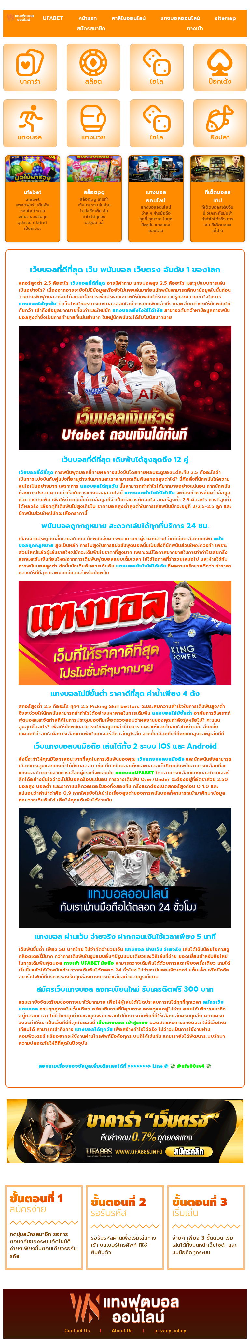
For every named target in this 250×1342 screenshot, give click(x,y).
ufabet (32, 192)
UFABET (53, 18)
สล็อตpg (94, 192)
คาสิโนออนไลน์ (129, 18)
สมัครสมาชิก (91, 29)
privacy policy (170, 1331)
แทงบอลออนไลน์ (180, 18)
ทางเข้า (195, 29)
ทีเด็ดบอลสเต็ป (217, 196)
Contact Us (77, 1331)
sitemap (225, 18)
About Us (122, 1331)
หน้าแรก (87, 18)
